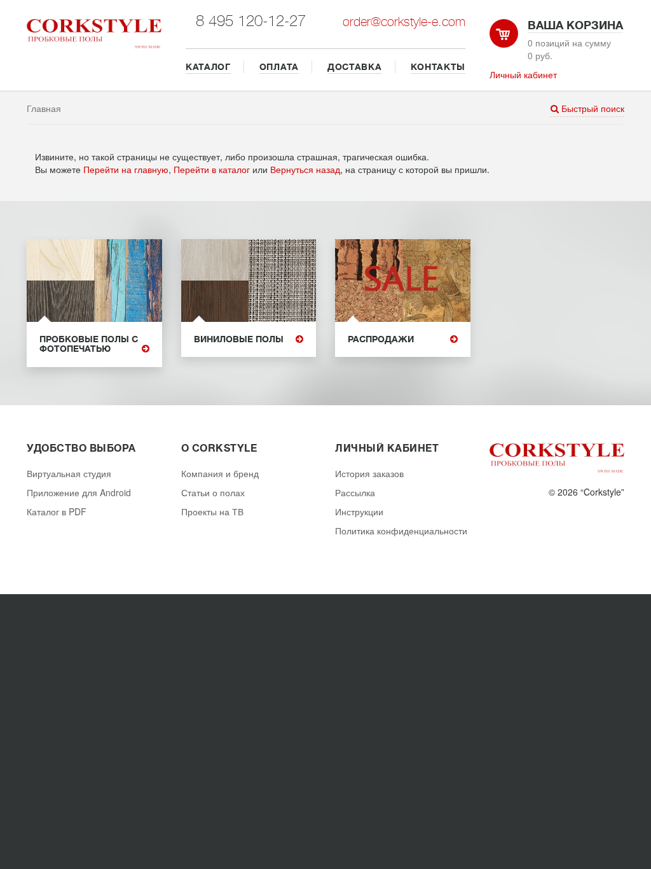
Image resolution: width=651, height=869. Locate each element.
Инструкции (359, 511)
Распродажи (381, 339)
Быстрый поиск (591, 108)
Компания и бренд (220, 473)
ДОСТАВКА (354, 67)
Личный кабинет (523, 74)
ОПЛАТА (279, 67)
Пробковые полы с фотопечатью (88, 344)
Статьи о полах (213, 492)
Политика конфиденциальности (401, 530)
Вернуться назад (305, 169)
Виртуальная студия (69, 473)
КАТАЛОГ (208, 67)
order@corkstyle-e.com (404, 22)
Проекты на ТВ (212, 511)
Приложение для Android (79, 492)
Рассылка (355, 492)
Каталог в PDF (56, 511)
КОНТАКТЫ (438, 67)
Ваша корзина (575, 25)
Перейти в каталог (212, 169)
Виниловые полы (239, 339)
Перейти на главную (125, 169)
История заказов (369, 473)
